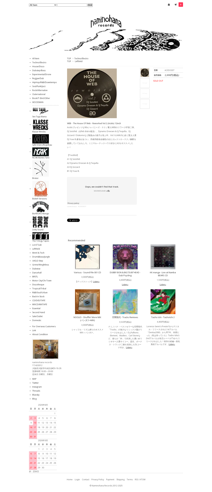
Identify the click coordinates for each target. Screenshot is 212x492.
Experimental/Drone (41, 74)
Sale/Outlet (37, 316)
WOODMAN (37, 102)
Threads (36, 390)
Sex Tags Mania (39, 116)
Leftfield (78, 61)
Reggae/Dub (38, 78)
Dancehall (37, 272)
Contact (85, 479)
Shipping (120, 479)
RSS (136, 479)
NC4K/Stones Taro (40, 157)
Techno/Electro (81, 58)
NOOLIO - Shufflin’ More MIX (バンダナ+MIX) (87, 319)
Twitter (35, 382)
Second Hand (38, 312)
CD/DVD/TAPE (38, 300)
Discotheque (38, 284)
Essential (36, 308)
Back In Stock (38, 296)
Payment (110, 479)
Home (70, 479)
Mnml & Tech (38, 252)
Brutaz (35, 178)
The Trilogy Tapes (40, 240)
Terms (130, 479)
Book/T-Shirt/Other (41, 98)
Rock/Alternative (40, 90)
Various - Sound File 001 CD (87, 272)
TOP (69, 58)
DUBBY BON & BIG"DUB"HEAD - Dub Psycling (125, 274)
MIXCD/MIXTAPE (39, 304)
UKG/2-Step (37, 260)
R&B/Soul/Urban (40, 292)
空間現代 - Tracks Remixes (125, 317)
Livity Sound (37, 229)
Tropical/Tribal (39, 288)
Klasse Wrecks (39, 131)
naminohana (72, 206)
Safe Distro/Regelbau (42, 144)
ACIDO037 (82, 206)
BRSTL (35, 276)
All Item (35, 58)
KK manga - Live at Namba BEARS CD (163, 274)
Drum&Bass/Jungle (41, 256)
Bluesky (35, 394)
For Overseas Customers (44, 326)
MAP (34, 378)
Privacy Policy (97, 479)
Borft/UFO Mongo (40, 213)
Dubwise (36, 268)
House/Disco (38, 66)
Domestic (36, 320)
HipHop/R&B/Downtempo (44, 82)
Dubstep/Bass (39, 70)
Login (77, 479)
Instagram (37, 386)
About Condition (40, 334)
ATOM (142, 479)
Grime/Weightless (40, 264)
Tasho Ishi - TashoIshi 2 (163, 317)
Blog (34, 398)
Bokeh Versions (39, 198)
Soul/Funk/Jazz (39, 86)
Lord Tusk (37, 244)
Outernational (38, 94)
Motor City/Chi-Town (42, 280)
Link (34, 330)
